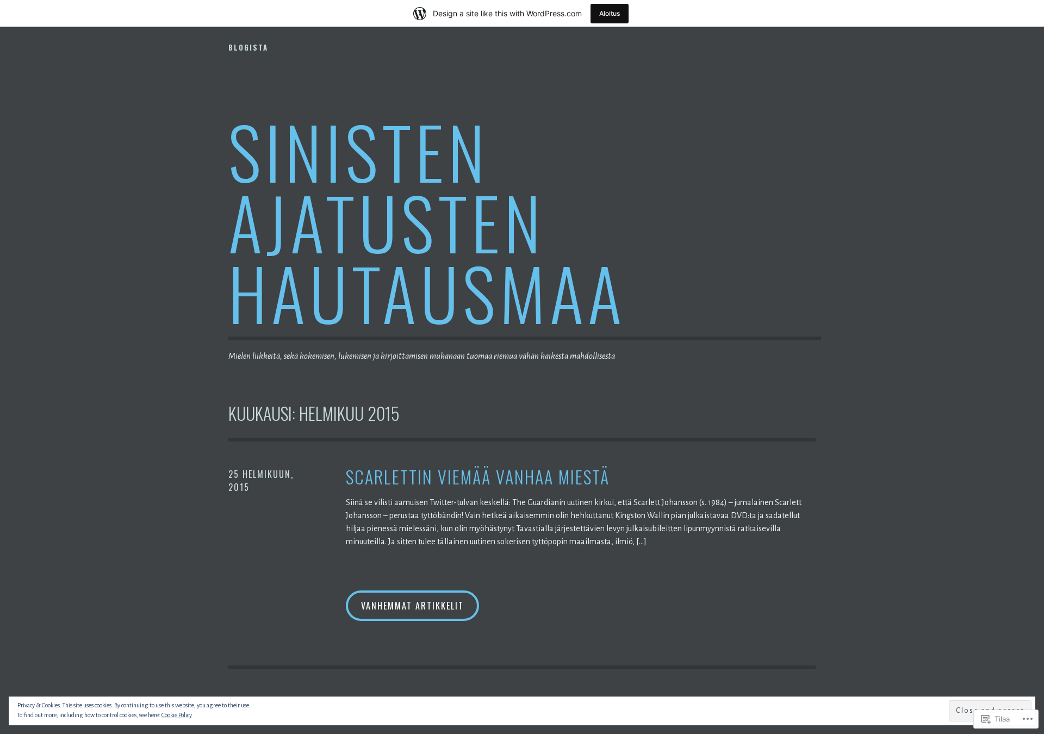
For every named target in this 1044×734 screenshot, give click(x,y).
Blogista (248, 47)
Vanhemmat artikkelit (412, 605)
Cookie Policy (176, 715)
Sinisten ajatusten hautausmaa (427, 221)
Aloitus (609, 13)
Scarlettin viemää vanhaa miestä (478, 477)
